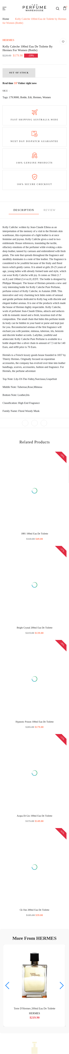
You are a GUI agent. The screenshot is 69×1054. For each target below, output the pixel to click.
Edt (30, 176)
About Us (34, 735)
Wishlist (34, 752)
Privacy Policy (34, 769)
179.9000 (14, 176)
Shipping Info (34, 775)
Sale (34, 838)
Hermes (37, 176)
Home (6, 36)
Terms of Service (34, 780)
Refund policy (34, 786)
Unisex (34, 826)
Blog (34, 792)
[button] (30, 651)
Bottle (23, 176)
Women (47, 176)
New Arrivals (34, 843)
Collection (34, 832)
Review (50, 289)
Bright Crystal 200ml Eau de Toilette (52, 566)
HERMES (8, 119)
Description (23, 289)
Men (34, 815)
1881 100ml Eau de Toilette (17, 564)
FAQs (35, 746)
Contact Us (34, 740)
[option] (17, 554)
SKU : (6, 170)
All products (34, 809)
